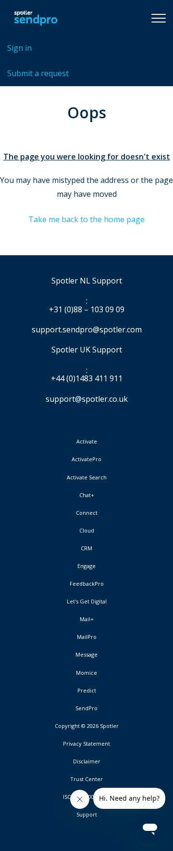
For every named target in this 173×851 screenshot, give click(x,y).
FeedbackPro (87, 584)
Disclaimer (86, 761)
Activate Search (87, 477)
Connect (87, 513)
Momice (86, 673)
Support (86, 814)
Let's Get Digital (87, 601)
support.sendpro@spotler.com (87, 329)
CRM (86, 548)
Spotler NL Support (86, 281)
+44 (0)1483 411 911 (87, 378)
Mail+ (87, 619)
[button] (158, 17)
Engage (86, 566)
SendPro (86, 708)
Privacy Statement (86, 744)
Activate (86, 441)
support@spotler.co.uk (87, 399)
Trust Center (86, 779)
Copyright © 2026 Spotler (87, 726)
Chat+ (86, 495)
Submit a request (38, 73)
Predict (86, 690)
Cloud (86, 530)
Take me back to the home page (86, 219)
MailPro (87, 637)
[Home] (35, 18)
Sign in (19, 48)
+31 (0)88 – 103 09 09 (86, 310)
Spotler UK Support (86, 350)
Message (86, 655)
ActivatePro (86, 459)
